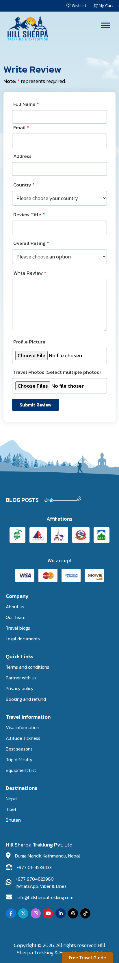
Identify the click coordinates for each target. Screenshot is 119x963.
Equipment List (21, 770)
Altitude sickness (23, 738)
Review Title (29, 214)
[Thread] (73, 913)
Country (24, 184)
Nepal (12, 798)
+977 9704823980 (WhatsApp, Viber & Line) (41, 882)
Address (22, 156)
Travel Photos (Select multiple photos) (57, 372)
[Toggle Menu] (105, 25)
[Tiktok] (85, 913)
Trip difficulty (19, 759)
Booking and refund (26, 699)
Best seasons (19, 748)
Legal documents (23, 638)
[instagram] (36, 913)
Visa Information (22, 727)
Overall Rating (31, 243)
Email (21, 127)
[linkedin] (60, 913)
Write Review (29, 273)
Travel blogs (18, 627)
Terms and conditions (27, 666)
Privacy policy (20, 688)
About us (15, 606)
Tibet (11, 809)
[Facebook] (11, 913)
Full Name (26, 104)
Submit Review (35, 404)
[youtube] (48, 913)
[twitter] (23, 913)
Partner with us (21, 677)
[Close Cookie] (110, 943)
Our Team (15, 617)
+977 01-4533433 (34, 867)
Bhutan (13, 819)
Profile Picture (29, 341)
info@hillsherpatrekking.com (44, 897)
